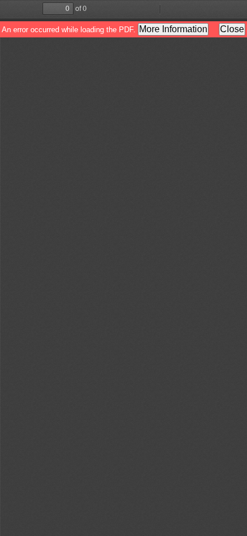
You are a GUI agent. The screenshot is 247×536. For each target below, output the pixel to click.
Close (232, 29)
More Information (173, 29)
